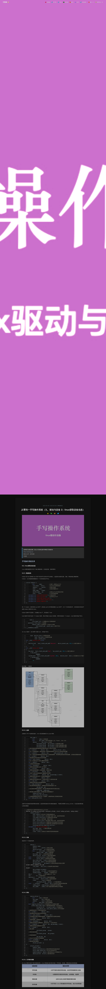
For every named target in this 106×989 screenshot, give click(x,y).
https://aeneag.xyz (28, 551)
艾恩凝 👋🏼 (6, 2)
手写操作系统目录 (28, 561)
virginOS (60, 505)
